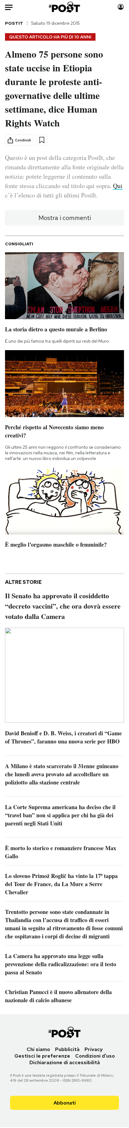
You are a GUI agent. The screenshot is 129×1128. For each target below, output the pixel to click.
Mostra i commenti (65, 218)
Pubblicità (67, 1049)
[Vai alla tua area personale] (120, 7)
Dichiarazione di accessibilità (64, 1062)
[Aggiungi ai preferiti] (42, 140)
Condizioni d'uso (95, 1056)
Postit (14, 23)
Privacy (94, 1049)
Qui (117, 185)
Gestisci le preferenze (42, 1056)
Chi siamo (38, 1049)
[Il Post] (64, 7)
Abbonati (65, 1103)
